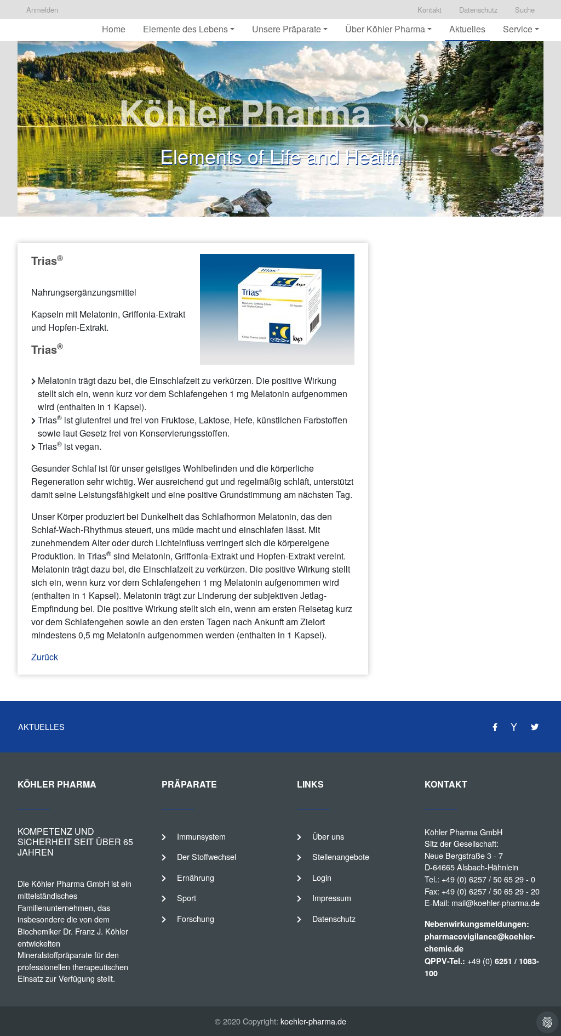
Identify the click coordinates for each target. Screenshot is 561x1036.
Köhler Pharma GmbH (463, 831)
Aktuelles (467, 28)
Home (113, 28)
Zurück (44, 656)
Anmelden (42, 9)
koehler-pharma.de (313, 1021)
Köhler (42, 883)
